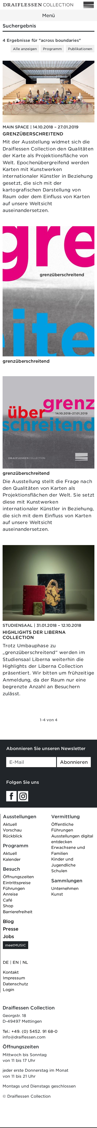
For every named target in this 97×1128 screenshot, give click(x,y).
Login (8, 989)
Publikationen (80, 48)
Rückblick (12, 835)
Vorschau (12, 829)
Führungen (14, 888)
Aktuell (10, 824)
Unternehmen (65, 888)
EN (16, 962)
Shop (8, 905)
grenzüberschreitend (26, 360)
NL (25, 962)
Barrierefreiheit (17, 911)
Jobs (8, 936)
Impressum (14, 977)
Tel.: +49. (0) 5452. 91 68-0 (30, 1031)
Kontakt (11, 971)
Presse (10, 929)
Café (7, 899)
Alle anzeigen (25, 48)
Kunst (57, 893)
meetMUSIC (15, 945)
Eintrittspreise (17, 882)
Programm (52, 48)
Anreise (10, 893)
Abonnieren (74, 762)
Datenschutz (15, 983)
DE (6, 962)
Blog (8, 921)
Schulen (59, 870)
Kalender (11, 859)
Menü (48, 15)
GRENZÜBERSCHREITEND (33, 133)
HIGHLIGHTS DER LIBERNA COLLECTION (34, 634)
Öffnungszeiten (18, 876)
